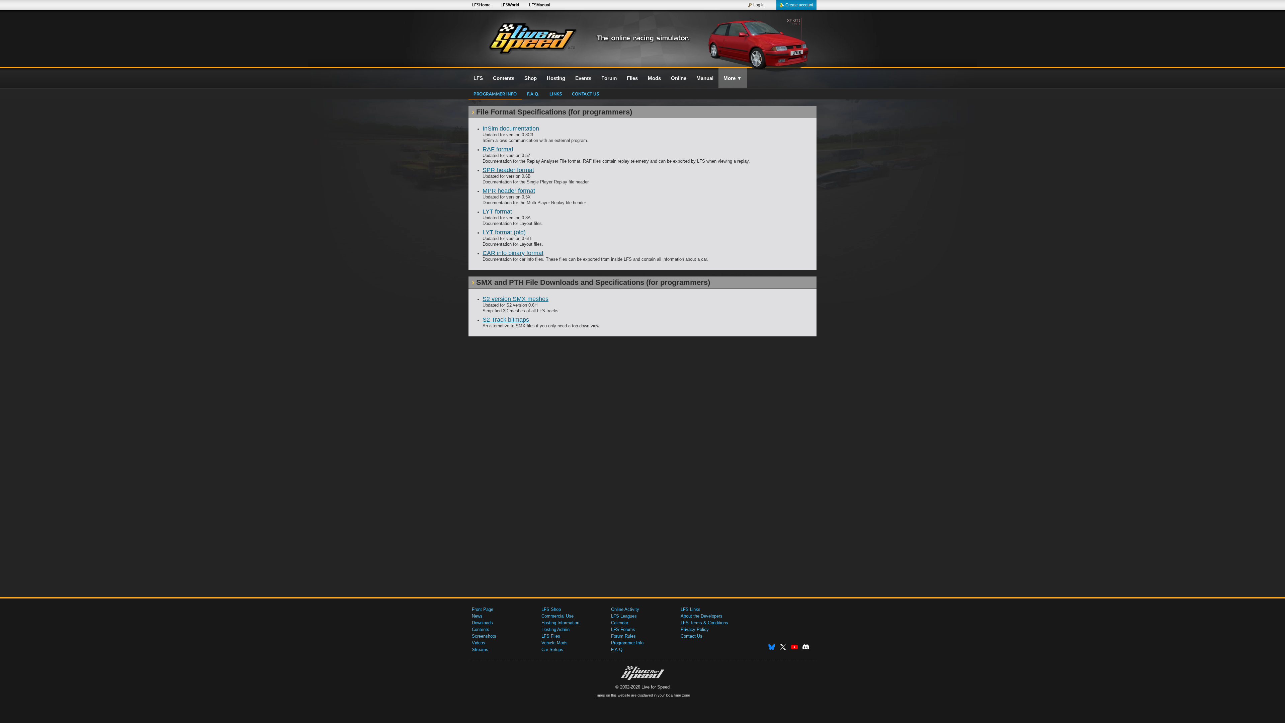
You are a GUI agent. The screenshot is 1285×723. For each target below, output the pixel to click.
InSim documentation (511, 128)
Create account (799, 5)
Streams (480, 649)
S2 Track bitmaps (506, 319)
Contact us (585, 93)
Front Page (482, 609)
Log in (759, 5)
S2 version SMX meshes (515, 299)
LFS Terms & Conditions (704, 622)
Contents (480, 629)
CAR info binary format (513, 253)
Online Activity (625, 609)
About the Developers (701, 616)
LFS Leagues (624, 616)
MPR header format (509, 190)
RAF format (498, 149)
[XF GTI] (759, 42)
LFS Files (550, 636)
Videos (478, 642)
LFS (481, 5)
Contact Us (691, 636)
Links (555, 93)
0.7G (572, 48)
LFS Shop (551, 609)
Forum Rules (623, 636)
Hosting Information (560, 622)
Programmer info (495, 93)
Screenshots (484, 636)
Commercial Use (557, 616)
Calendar (619, 622)
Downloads (482, 622)
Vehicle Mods (554, 642)
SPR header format (508, 170)
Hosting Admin (555, 629)
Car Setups (552, 649)
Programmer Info (627, 642)
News (477, 616)
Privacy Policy (695, 629)
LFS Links (690, 609)
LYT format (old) (504, 232)
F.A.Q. (533, 93)
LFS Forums (623, 629)
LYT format (497, 211)
